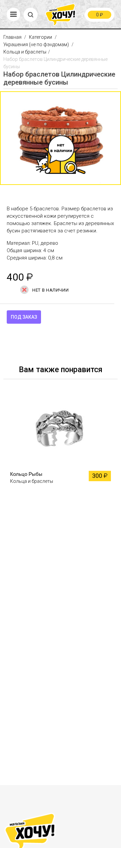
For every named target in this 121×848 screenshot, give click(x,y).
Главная (13, 37)
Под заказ (24, 317)
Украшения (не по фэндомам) (36, 44)
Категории (40, 37)
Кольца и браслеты (24, 52)
